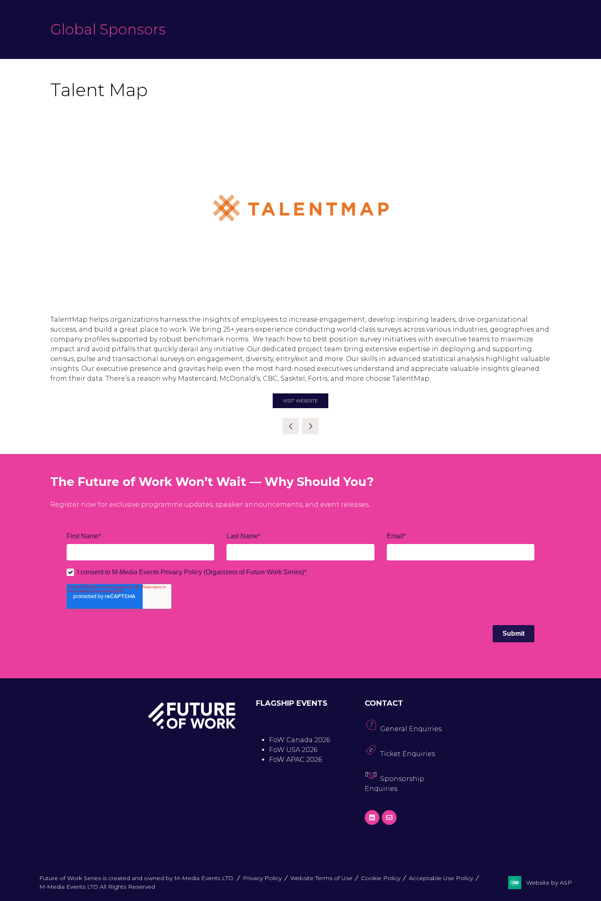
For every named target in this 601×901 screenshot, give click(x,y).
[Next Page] (310, 426)
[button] (300, 400)
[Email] (389, 817)
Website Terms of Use (321, 878)
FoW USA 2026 (293, 750)
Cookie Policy (380, 878)
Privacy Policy (262, 878)
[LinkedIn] (372, 817)
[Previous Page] (291, 426)
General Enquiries (411, 729)
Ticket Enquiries (407, 754)
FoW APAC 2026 (295, 759)
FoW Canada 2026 (299, 740)
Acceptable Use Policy (441, 878)
